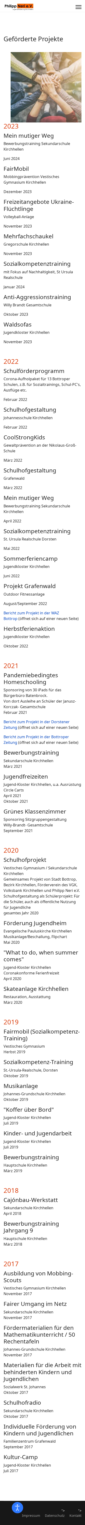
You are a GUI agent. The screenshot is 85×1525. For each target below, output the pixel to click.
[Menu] (78, 7)
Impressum (31, 1515)
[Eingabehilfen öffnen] (17, 1507)
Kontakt (75, 1515)
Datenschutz (55, 1515)
